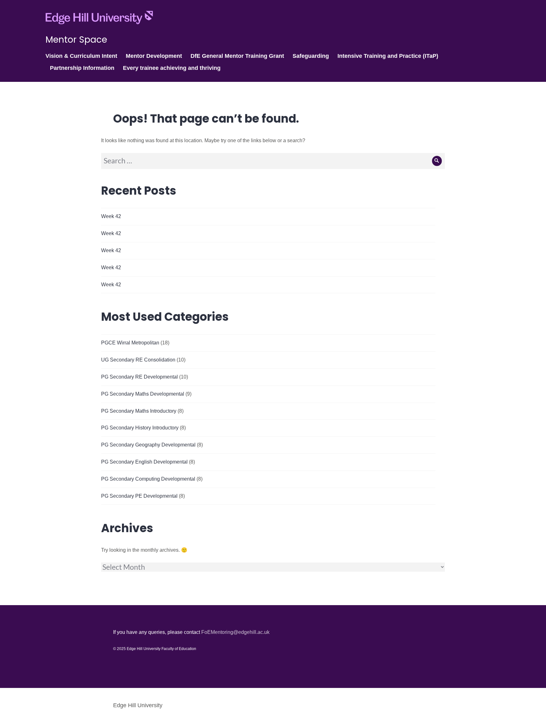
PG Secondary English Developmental (144, 462)
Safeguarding (311, 56)
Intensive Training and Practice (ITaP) (387, 56)
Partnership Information (82, 68)
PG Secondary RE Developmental (139, 377)
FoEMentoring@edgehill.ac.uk (235, 632)
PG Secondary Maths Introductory (138, 411)
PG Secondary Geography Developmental (148, 444)
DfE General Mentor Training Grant (237, 56)
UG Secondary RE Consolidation (138, 359)
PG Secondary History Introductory (140, 427)
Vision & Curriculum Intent (81, 56)
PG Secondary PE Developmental (139, 496)
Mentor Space (76, 39)
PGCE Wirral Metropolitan (130, 342)
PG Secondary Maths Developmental (142, 394)
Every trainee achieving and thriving (172, 68)
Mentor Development (154, 56)
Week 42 (111, 216)
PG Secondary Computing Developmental (148, 479)
